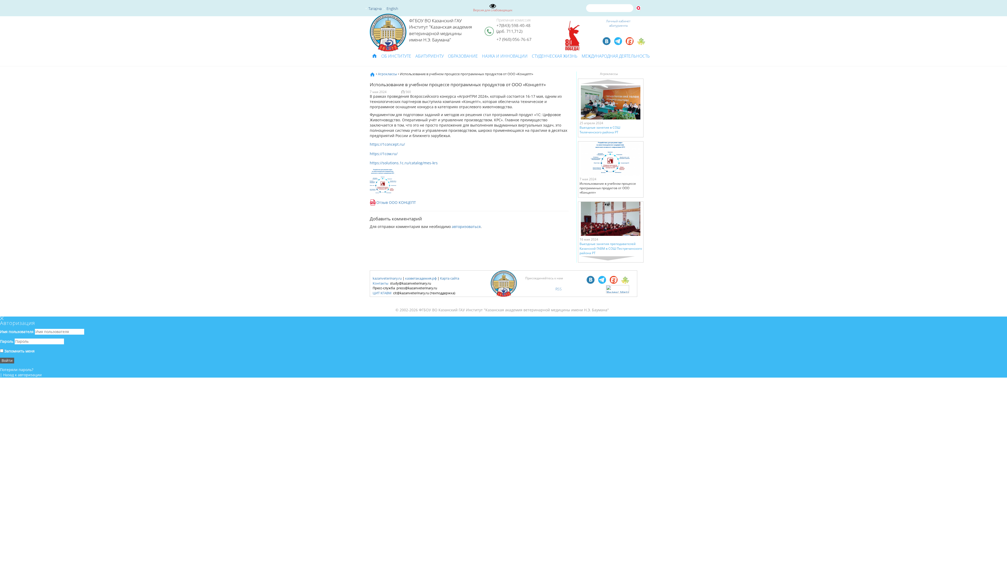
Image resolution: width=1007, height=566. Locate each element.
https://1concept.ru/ (387, 144)
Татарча (375, 8)
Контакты (380, 283)
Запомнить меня (19, 351)
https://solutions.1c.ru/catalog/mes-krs (404, 162)
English (392, 8)
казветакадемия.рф (421, 278)
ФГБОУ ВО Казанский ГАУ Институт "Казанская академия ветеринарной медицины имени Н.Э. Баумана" (440, 30)
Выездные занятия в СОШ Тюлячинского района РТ (600, 129)
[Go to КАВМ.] (372, 74)
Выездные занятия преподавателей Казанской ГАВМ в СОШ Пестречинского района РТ (611, 248)
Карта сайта (449, 278)
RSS (558, 288)
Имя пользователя (17, 331)
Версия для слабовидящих (492, 10)
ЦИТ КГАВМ (382, 293)
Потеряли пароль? (16, 369)
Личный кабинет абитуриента (618, 23)
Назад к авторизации (22, 374)
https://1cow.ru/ (384, 153)
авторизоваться (466, 226)
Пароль (6, 341)
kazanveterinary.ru (387, 278)
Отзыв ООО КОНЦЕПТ (396, 202)
